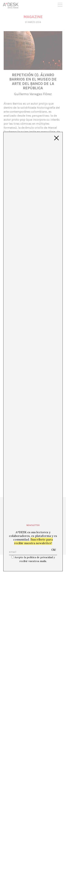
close (56, 138)
